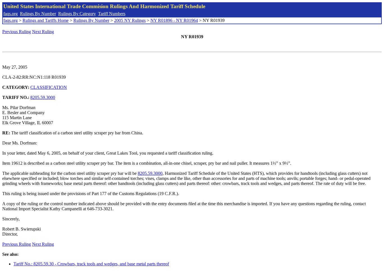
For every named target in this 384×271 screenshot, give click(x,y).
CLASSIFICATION (48, 87)
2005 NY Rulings (130, 20)
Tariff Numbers (111, 13)
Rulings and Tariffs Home (45, 20)
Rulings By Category (77, 13)
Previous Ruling (16, 31)
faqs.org (10, 13)
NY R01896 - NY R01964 (174, 20)
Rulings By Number (38, 13)
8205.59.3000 (42, 97)
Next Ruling (43, 31)
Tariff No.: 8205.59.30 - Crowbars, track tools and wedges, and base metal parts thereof (91, 263)
